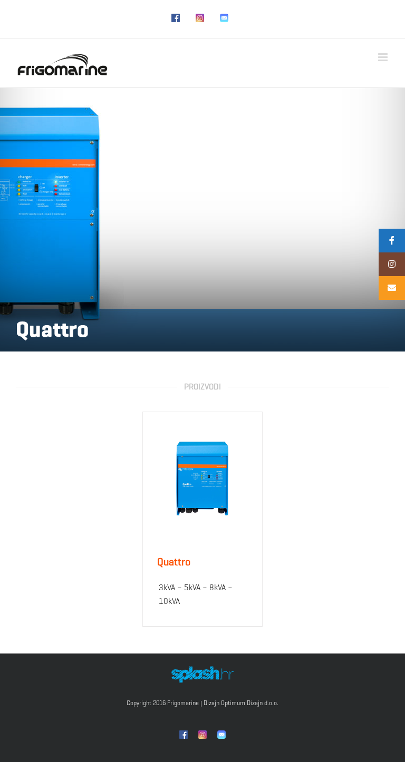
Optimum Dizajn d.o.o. (249, 703)
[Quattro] (203, 478)
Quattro (173, 562)
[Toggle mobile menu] (383, 57)
